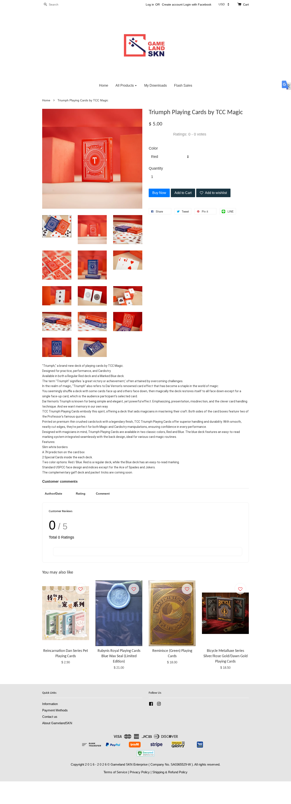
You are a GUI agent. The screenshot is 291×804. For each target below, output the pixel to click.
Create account (172, 4)
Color (153, 148)
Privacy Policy (140, 772)
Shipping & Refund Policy (169, 772)
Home (103, 85)
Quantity (156, 168)
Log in (150, 4)
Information (50, 704)
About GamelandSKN (57, 723)
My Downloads (155, 85)
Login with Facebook (197, 4)
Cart (246, 4)
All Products (125, 85)
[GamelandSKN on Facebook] (151, 704)
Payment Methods (55, 710)
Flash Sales (183, 85)
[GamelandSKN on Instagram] (159, 704)
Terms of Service (115, 772)
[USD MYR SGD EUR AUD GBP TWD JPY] (223, 4)
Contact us (49, 716)
